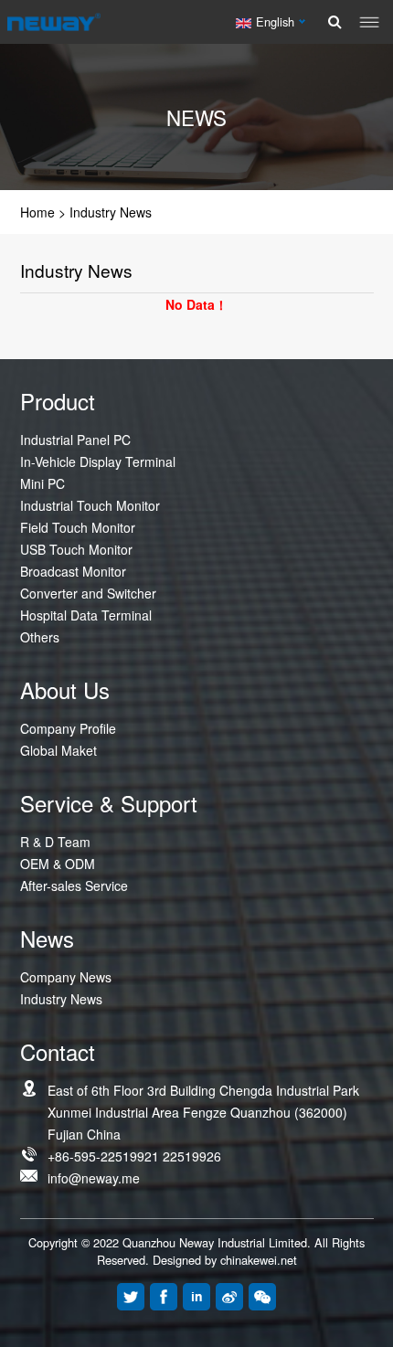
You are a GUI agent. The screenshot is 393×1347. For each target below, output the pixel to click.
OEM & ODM (57, 863)
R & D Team (55, 842)
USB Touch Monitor (76, 549)
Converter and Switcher (88, 593)
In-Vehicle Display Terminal (97, 461)
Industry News (110, 212)
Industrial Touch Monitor (90, 505)
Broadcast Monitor (73, 571)
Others (39, 637)
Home (37, 212)
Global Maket (58, 750)
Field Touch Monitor (77, 527)
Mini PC (42, 483)
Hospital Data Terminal (86, 615)
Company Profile (68, 728)
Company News (66, 977)
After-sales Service (74, 885)
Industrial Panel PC (75, 439)
